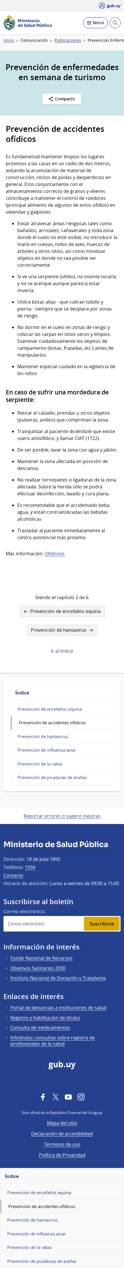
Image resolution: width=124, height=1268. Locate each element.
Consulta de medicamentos (40, 1027)
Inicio (8, 40)
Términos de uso (62, 1144)
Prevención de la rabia (40, 764)
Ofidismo (54, 553)
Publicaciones (68, 40)
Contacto (13, 875)
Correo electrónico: (24, 911)
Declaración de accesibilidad (62, 1133)
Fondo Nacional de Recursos (41, 958)
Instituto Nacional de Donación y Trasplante (58, 978)
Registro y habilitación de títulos (45, 1018)
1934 (30, 867)
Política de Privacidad (62, 1155)
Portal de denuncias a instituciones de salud (58, 1007)
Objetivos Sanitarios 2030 (37, 968)
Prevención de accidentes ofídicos (52, 722)
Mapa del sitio (62, 1123)
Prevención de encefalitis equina (65, 611)
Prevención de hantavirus (59, 630)
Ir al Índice (62, 651)
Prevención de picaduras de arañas (52, 777)
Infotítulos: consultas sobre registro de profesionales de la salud (52, 1040)
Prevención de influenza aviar (47, 750)
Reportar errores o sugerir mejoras (62, 816)
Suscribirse (102, 924)
